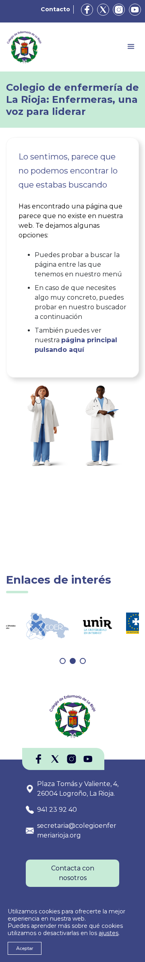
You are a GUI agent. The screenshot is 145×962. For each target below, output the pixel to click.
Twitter (103, 10)
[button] (63, 661)
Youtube (135, 10)
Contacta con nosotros (72, 873)
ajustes (108, 933)
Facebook (87, 10)
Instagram (119, 10)
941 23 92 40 (57, 809)
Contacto (55, 9)
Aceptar (24, 948)
